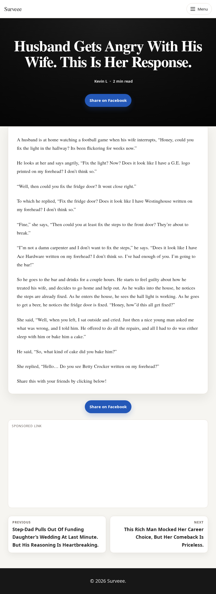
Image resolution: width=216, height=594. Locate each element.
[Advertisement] (108, 467)
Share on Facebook (108, 100)
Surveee (13, 9)
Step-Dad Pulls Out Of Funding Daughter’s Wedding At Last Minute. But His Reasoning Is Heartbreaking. (55, 534)
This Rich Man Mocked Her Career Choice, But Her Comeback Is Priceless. (164, 534)
